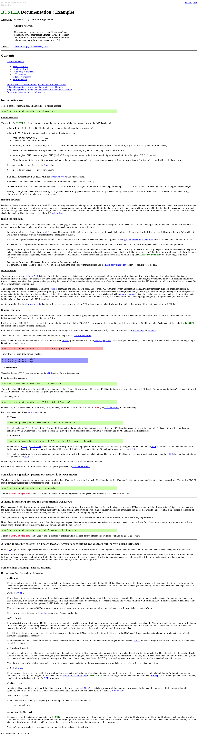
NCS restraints (19, 74)
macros (32, 412)
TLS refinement (20, 79)
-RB (47, 232)
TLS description (111, 407)
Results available (20, 66)
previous (188, 2)
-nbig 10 (131, 449)
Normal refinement (15, 61)
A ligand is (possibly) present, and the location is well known (35, 87)
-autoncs (53, 289)
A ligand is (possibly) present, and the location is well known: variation (39, 89)
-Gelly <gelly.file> (102, 340)
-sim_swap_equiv (33, 304)
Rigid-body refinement (23, 71)
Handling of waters (21, 69)
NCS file (19, 593)
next (195, 2)
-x (10, 549)
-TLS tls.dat (35, 446)
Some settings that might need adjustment (26, 92)
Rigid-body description (115, 265)
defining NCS (32, 276)
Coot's (137, 640)
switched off (57, 213)
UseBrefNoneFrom (82, 335)
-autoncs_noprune (126, 294)
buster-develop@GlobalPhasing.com (31, 46)
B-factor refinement (22, 77)
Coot (46, 165)
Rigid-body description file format (137, 239)
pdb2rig (154, 675)
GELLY (47, 678)
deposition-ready (58, 176)
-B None (152, 330)
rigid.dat (18, 668)
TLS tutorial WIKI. (81, 466)
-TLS (49, 373)
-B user (65, 340)
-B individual (138, 330)
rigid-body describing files (75, 675)
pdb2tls (170, 454)
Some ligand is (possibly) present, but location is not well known (36, 84)
